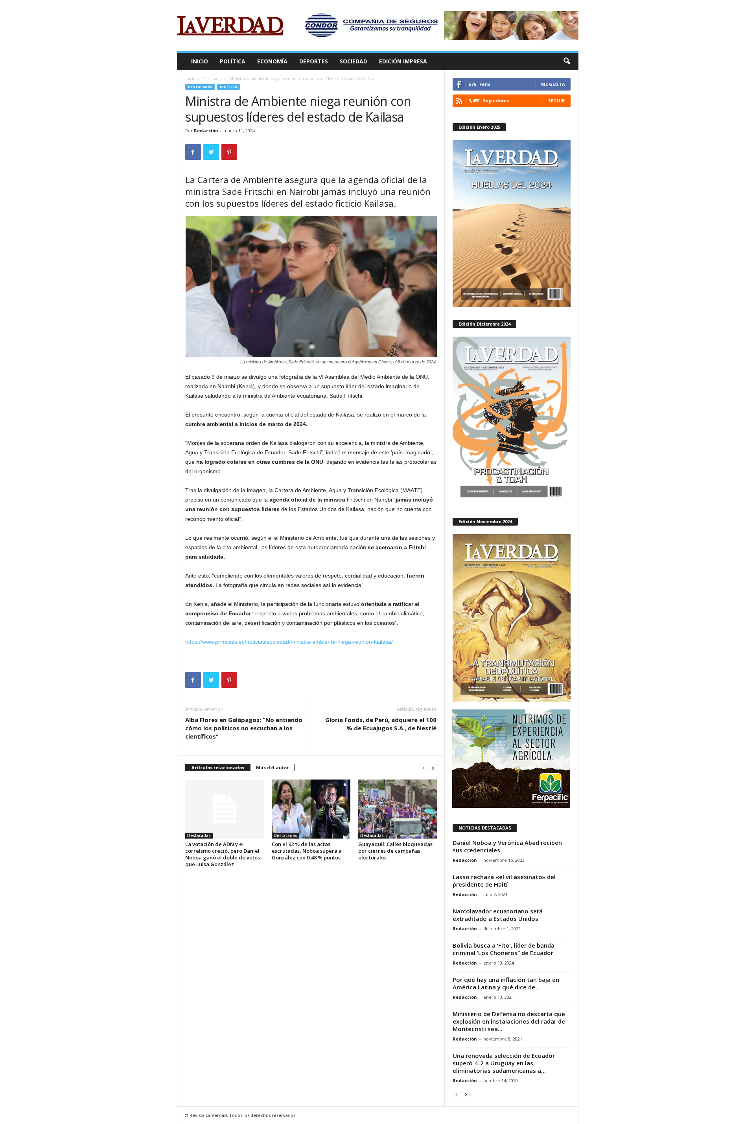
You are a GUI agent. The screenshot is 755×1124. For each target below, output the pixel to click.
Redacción (206, 130)
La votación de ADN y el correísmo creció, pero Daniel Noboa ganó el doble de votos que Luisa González (222, 854)
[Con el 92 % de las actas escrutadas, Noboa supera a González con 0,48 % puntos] (311, 809)
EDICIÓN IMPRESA (403, 61)
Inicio (199, 61)
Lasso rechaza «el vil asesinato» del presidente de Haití (504, 880)
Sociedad (353, 61)
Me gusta (553, 84)
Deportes (313, 61)
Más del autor (272, 767)
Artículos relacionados (218, 767)
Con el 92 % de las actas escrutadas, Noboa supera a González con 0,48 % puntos (307, 851)
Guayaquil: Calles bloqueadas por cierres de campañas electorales (395, 851)
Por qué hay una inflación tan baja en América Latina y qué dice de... (506, 983)
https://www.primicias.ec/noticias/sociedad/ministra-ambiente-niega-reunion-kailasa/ (289, 642)
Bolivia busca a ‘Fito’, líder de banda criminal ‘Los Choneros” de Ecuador (503, 949)
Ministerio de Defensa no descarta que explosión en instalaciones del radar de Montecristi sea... (509, 1021)
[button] (566, 61)
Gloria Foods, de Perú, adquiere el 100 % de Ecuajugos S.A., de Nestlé (380, 724)
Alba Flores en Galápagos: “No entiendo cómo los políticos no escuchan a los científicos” (243, 728)
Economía (272, 61)
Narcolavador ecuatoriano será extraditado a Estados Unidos (498, 914)
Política (232, 61)
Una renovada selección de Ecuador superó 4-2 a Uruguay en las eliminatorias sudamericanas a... (504, 1063)
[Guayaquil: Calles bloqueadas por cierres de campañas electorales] (397, 809)
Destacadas (212, 78)
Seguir (556, 101)
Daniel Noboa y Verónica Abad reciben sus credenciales (507, 846)
